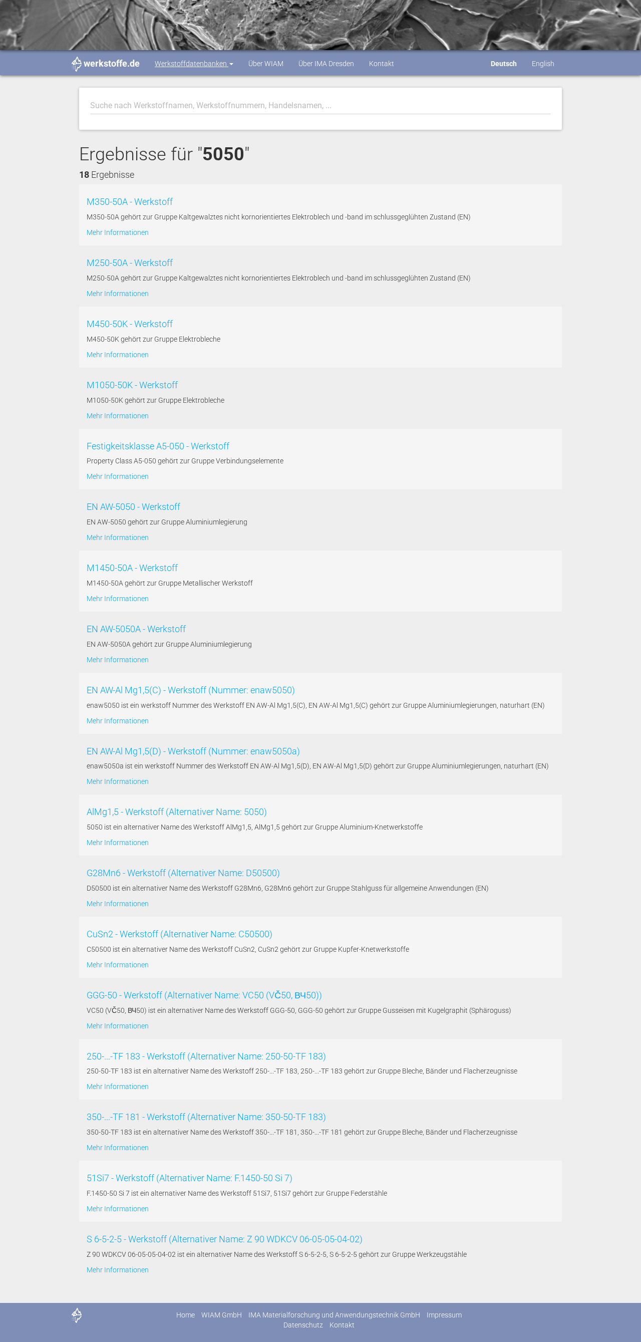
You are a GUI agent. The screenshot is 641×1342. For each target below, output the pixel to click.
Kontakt (381, 64)
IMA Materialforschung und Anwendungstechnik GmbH (334, 1315)
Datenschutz (303, 1325)
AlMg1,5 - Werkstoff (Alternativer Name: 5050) (177, 812)
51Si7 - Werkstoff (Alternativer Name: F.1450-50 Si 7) (189, 1178)
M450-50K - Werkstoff (130, 324)
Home (185, 1315)
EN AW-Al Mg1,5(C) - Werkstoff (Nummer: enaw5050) (191, 690)
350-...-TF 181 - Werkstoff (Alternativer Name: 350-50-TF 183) (206, 1117)
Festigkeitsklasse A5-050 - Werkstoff (158, 446)
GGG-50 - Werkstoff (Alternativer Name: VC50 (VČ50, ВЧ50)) (204, 995)
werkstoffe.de (112, 63)
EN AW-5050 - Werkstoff (133, 506)
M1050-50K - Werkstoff (132, 385)
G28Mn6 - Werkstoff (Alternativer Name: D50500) (183, 873)
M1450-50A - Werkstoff (132, 568)
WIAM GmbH (221, 1315)
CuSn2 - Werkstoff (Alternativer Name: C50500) (179, 934)
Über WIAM (265, 64)
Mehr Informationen (118, 232)
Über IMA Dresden (326, 64)
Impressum (444, 1315)
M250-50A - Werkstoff (130, 262)
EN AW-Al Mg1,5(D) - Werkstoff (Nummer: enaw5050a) (193, 751)
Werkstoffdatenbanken (191, 64)
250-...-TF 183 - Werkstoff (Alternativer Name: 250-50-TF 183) (206, 1056)
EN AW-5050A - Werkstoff (136, 629)
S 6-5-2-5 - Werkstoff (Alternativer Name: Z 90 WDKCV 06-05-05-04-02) (225, 1239)
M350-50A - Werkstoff (130, 201)
